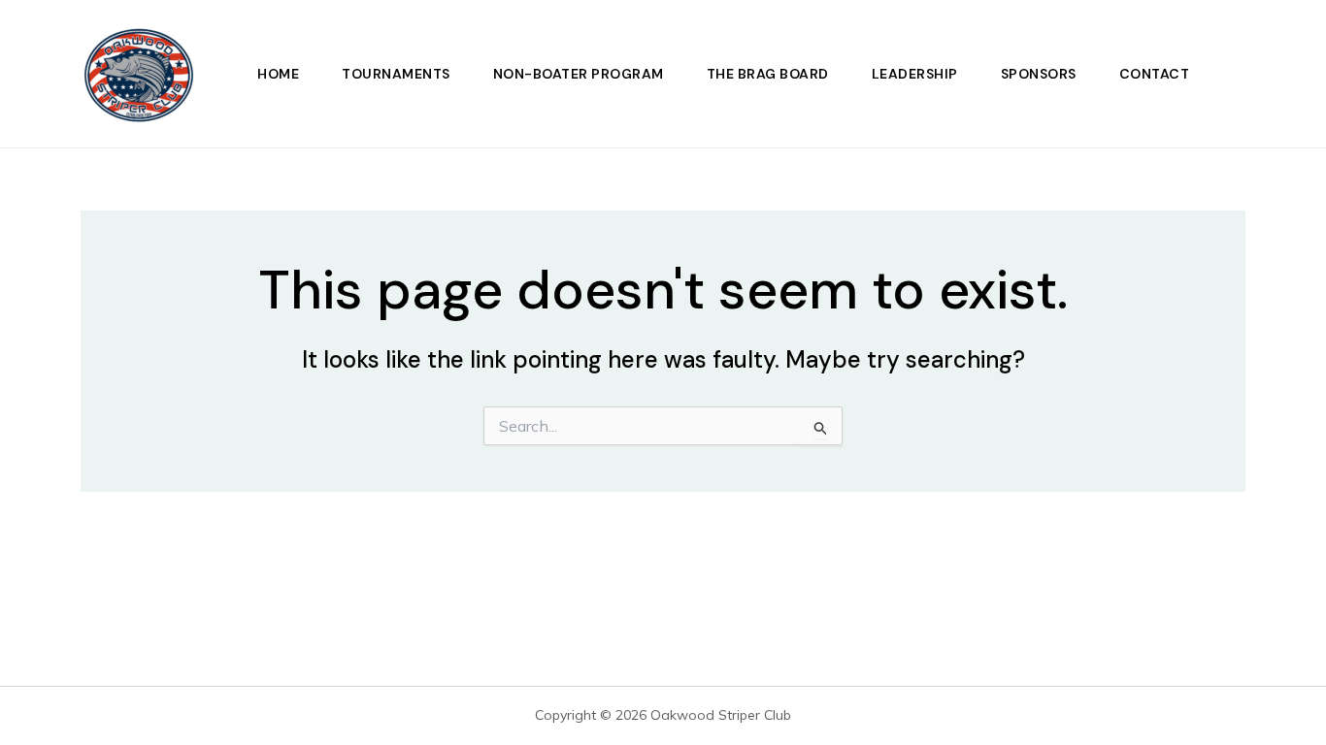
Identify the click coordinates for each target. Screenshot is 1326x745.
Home (278, 74)
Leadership (915, 74)
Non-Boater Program (578, 74)
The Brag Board (768, 74)
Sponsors (1039, 74)
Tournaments (396, 74)
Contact (1154, 74)
